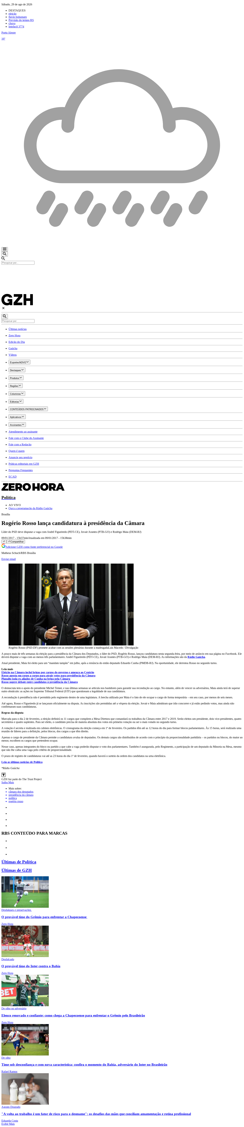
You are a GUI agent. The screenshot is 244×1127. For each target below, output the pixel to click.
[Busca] (4, 254)
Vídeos (13, 354)
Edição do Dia (17, 341)
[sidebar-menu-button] (4, 249)
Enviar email (8, 559)
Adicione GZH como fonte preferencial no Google (34, 546)
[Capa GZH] (122, 271)
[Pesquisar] (4, 316)
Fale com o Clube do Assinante (26, 438)
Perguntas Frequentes (21, 470)
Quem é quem (16, 450)
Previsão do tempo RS (21, 20)
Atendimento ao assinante (23, 431)
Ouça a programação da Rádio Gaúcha (30, 508)
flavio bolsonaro (18, 16)
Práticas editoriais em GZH (24, 463)
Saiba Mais (7, 782)
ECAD (13, 476)
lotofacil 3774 (16, 26)
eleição (12, 13)
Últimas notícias (18, 329)
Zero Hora (14, 335)
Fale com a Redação (20, 444)
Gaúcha (13, 348)
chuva (12, 23)
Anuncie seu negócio (20, 457)
